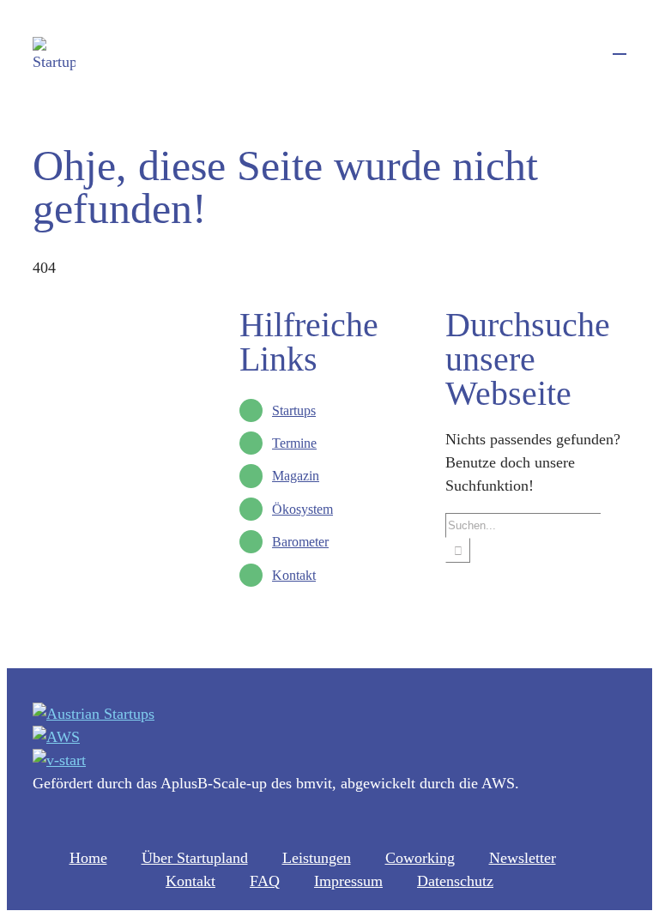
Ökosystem (302, 509)
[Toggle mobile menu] (619, 46)
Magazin (295, 475)
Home (88, 857)
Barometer (300, 541)
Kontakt (294, 575)
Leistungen (316, 857)
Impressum (348, 881)
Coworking (420, 857)
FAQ (265, 881)
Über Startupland (195, 857)
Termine (294, 443)
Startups (294, 410)
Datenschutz (455, 881)
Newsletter (522, 857)
